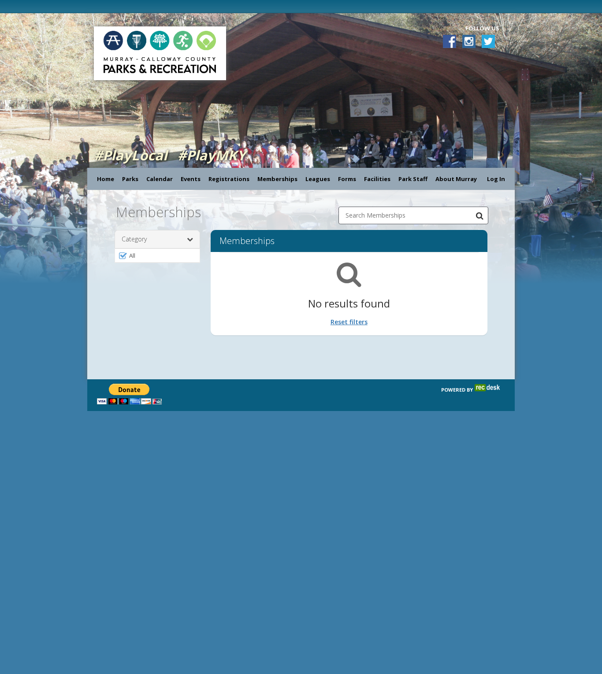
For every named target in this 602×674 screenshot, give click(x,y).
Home (105, 179)
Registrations (228, 179)
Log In (496, 179)
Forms (347, 179)
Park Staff (412, 179)
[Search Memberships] (479, 215)
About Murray (456, 179)
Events (191, 179)
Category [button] (134, 239)
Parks (130, 179)
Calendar (159, 179)
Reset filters (349, 322)
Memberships (277, 179)
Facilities (377, 179)
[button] (157, 255)
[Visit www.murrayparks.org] (93, 6)
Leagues (317, 179)
